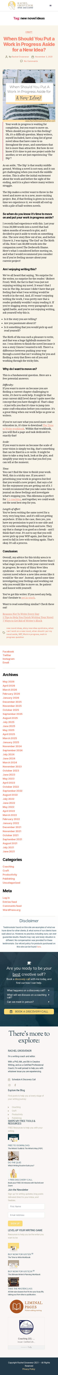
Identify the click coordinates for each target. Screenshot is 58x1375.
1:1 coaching (14, 499)
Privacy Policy (28, 1369)
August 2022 (10, 794)
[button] (50, 5)
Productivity (10, 874)
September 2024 (13, 750)
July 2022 (8, 798)
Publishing (9, 878)
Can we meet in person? (20, 1001)
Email (6, 662)
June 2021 (9, 851)
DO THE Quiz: (15, 1162)
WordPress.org (12, 910)
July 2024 (8, 754)
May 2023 (8, 778)
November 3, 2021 (44, 56)
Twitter (7, 655)
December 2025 (12, 701)
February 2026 (11, 693)
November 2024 (12, 746)
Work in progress (31, 634)
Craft (29, 32)
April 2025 (9, 734)
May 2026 (8, 681)
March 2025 (10, 738)
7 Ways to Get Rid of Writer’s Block (22, 620)
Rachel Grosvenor (20, 56)
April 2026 (9, 685)
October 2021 (11, 835)
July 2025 (8, 722)
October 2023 (11, 770)
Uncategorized (11, 882)
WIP (20, 634)
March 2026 (10, 689)
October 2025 (11, 710)
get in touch (28, 597)
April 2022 (9, 811)
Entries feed (10, 901)
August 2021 (10, 843)
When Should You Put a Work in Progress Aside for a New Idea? (29, 44)
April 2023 (9, 782)
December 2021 (12, 827)
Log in (6, 897)
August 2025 (10, 718)
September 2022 (12, 790)
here (39, 946)
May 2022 (8, 807)
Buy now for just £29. (21, 1271)
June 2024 (9, 758)
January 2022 (11, 823)
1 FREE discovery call (20, 1179)
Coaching (8, 866)
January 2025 (11, 742)
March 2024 (10, 762)
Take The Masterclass (20, 1288)
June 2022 (9, 803)
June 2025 (9, 726)
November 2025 (12, 705)
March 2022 (10, 815)
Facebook (8, 651)
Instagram (9, 658)
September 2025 (13, 714)
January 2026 (11, 697)
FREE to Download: (19, 1145)
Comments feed (12, 905)
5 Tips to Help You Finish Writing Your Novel (28, 617)
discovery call (22, 979)
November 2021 (12, 831)
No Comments (31, 61)
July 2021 (8, 847)
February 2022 (11, 819)
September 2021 (12, 839)
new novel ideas (14, 628)
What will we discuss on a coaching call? (27, 996)
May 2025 (8, 730)
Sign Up (15, 1223)
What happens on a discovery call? (26, 990)
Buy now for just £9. (20, 1254)
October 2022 (11, 786)
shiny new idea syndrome (35, 628)
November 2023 (12, 766)
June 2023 (9, 774)
